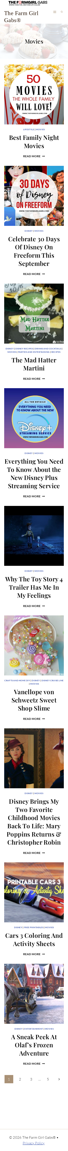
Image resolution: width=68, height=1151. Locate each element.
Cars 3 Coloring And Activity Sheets (34, 939)
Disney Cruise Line (53, 680)
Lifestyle (28, 129)
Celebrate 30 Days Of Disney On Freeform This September (34, 251)
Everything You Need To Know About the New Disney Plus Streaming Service (34, 473)
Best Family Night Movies (34, 141)
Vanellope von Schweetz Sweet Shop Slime (34, 700)
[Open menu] (54, 12)
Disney (29, 231)
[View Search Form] (62, 12)
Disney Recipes (24, 348)
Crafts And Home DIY (17, 680)
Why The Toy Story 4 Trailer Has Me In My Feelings (34, 587)
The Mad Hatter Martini (34, 364)
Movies (40, 129)
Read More (34, 156)
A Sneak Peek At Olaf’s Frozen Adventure (34, 1045)
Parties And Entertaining (34, 352)
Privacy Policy (34, 1143)
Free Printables (33, 927)
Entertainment (33, 1028)
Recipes (56, 352)
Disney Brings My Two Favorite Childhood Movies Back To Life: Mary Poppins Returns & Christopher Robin (34, 821)
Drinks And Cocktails (48, 348)
